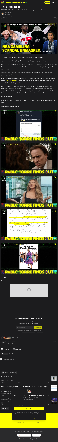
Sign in (54, 2)
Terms (31, 431)
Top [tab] (3, 372)
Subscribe (47, 2)
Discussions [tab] (13, 372)
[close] (43, 389)
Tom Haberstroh (11, 81)
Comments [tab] (4, 353)
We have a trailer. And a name (9, 378)
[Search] (55, 372)
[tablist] (7, 353)
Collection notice (38, 431)
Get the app (36, 435)
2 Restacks (19, 337)
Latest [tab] (6, 372)
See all (4, 408)
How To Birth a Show (7, 377)
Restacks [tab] (11, 353)
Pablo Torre (8, 12)
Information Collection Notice (28, 413)
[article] (29, 379)
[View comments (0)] (8, 17)
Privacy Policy (40, 413)
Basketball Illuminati (24, 67)
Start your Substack (25, 435)
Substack (21, 439)
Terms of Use (36, 412)
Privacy (27, 431)
